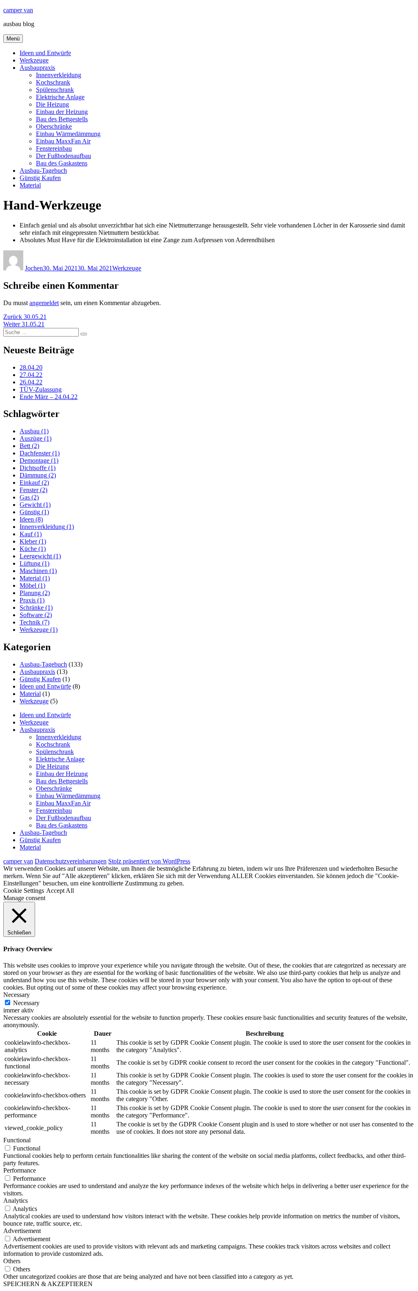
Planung (35, 592)
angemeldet (44, 302)
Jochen (34, 268)
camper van (18, 10)
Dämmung (38, 475)
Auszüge (35, 438)
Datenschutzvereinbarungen (71, 861)
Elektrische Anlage (60, 97)
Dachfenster (40, 453)
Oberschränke (54, 126)
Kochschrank (53, 82)
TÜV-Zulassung (41, 389)
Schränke (36, 607)
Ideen (31, 519)
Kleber (33, 541)
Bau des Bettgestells (62, 119)
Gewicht (35, 504)
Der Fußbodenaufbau (63, 155)
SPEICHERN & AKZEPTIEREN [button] (48, 1283)
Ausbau (34, 431)
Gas (29, 497)
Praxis (32, 600)
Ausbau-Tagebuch (43, 170)
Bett (29, 445)
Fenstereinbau (54, 148)
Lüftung (34, 563)
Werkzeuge (34, 60)
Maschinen (38, 570)
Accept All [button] (60, 890)
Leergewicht (40, 556)
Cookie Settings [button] (23, 890)
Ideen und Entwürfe (45, 52)
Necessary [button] (16, 994)
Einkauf (34, 482)
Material (30, 185)
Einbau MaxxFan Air (63, 141)
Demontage (39, 460)
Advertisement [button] (22, 1230)
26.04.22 (31, 382)
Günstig (34, 511)
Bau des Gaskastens (61, 163)
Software (36, 614)
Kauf (31, 534)
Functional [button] (17, 1140)
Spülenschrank (55, 89)
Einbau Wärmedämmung (68, 133)
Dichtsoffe (38, 467)
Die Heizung (52, 104)
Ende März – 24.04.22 (49, 396)
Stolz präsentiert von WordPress (149, 861)
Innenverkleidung (58, 74)
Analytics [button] (15, 1200)
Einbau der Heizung (62, 111)
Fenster (33, 489)
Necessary (26, 1002)
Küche (33, 548)
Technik (34, 622)
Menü (13, 39)
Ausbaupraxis (37, 67)
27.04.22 (31, 374)
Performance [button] (19, 1170)
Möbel (32, 585)
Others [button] (11, 1261)
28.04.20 (31, 367)
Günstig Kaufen (40, 177)
